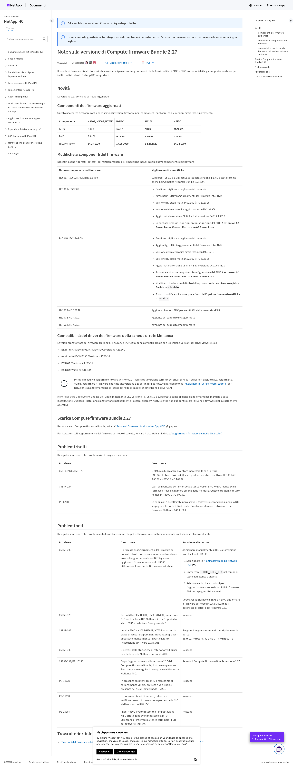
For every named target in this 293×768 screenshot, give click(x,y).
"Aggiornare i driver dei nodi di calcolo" (205, 383)
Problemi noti (262, 71)
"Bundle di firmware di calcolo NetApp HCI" (140, 426)
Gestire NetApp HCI (18, 96)
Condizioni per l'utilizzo (39, 762)
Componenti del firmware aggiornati (271, 34)
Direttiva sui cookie (92, 762)
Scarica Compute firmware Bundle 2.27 (268, 61)
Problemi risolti (262, 66)
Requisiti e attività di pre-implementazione (21, 74)
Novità (258, 27)
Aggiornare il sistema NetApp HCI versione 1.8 (25, 120)
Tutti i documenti (11, 16)
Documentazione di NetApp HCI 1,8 (25, 51)
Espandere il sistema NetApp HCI (24, 129)
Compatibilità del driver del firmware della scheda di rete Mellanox (273, 51)
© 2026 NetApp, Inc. (12, 762)
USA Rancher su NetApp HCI (22, 135)
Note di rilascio (15, 58)
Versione (10, 28)
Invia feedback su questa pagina (275, 762)
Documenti (38, 5)
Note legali (13, 153)
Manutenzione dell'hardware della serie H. (25, 144)
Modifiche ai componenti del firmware (272, 42)
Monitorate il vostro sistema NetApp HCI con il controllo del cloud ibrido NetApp (26, 107)
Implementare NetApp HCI (21, 89)
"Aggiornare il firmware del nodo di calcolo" (196, 433)
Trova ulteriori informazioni (268, 76)
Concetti (12, 65)
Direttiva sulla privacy (66, 762)
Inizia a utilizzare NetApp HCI (22, 83)
